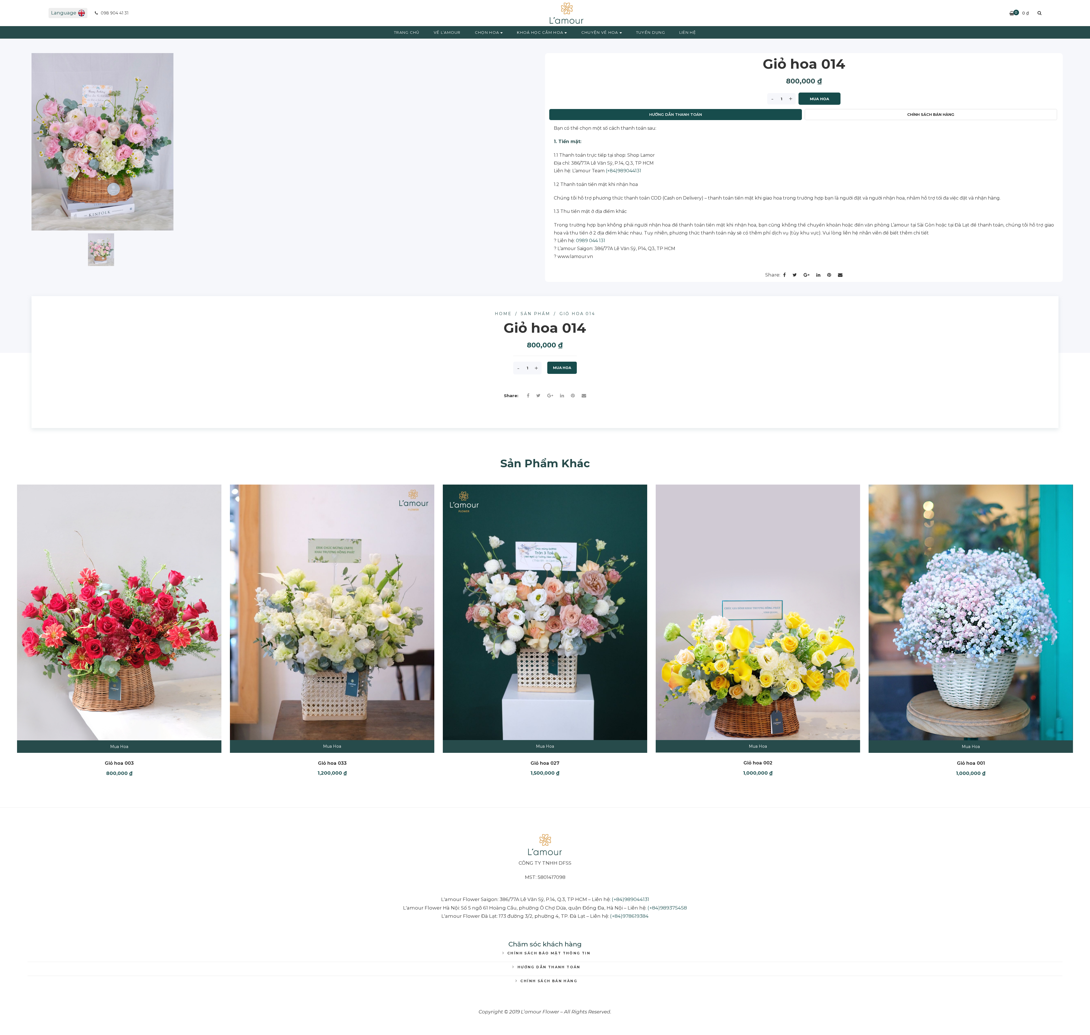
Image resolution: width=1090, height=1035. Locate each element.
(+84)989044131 (623, 170)
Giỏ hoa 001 (971, 763)
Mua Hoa (819, 99)
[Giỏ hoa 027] (545, 612)
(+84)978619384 (629, 916)
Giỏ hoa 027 (545, 763)
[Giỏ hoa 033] (332, 612)
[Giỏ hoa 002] (758, 612)
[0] (1011, 13)
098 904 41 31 (114, 13)
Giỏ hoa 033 (332, 763)
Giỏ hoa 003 (119, 763)
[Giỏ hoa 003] (119, 612)
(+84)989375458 (667, 908)
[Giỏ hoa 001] (971, 612)
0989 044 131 (590, 240)
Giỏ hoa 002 (757, 763)
